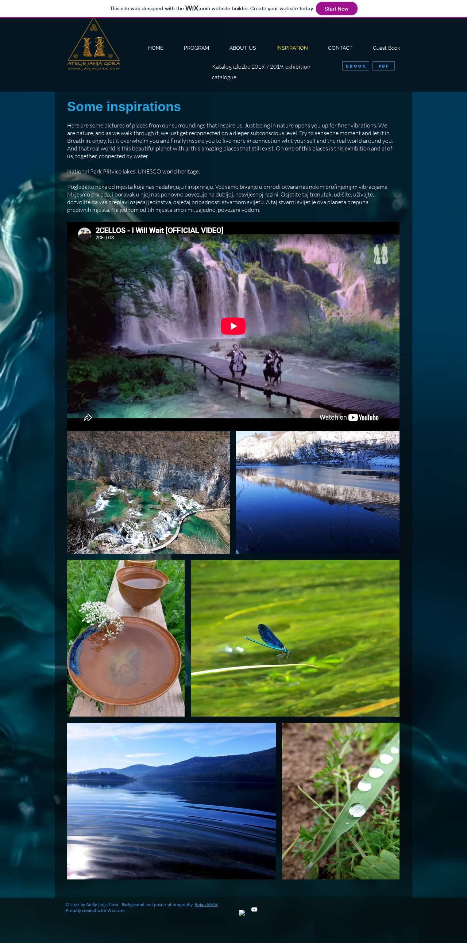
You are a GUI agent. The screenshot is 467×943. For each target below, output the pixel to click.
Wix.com (116, 910)
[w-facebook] (242, 913)
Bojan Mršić (206, 904)
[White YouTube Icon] (254, 909)
